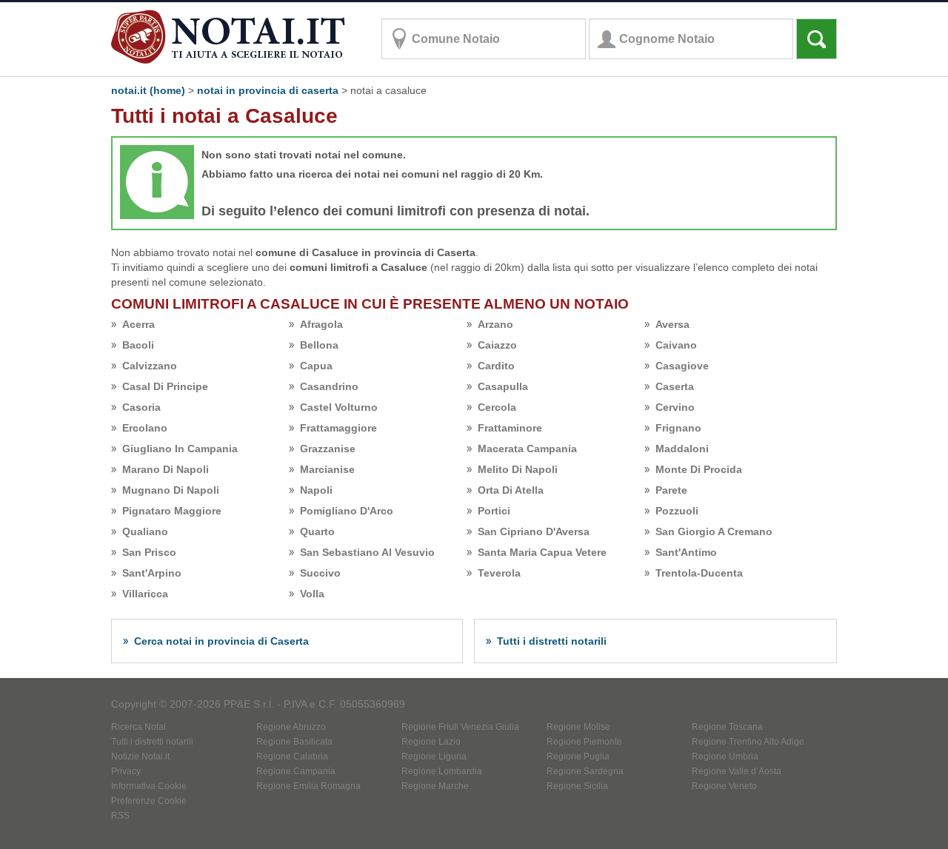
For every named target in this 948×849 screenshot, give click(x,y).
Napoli (316, 490)
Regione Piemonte (584, 741)
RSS (120, 816)
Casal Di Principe (165, 386)
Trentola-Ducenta (699, 573)
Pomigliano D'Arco (346, 511)
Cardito (496, 366)
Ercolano (144, 428)
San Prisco (149, 552)
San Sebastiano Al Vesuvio (367, 552)
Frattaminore (510, 428)
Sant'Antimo (686, 552)
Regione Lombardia (441, 771)
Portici (494, 511)
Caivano (676, 345)
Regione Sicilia (577, 786)
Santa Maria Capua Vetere (542, 552)
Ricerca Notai (138, 727)
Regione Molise (578, 727)
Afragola (321, 324)
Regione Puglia (578, 756)
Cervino (675, 407)
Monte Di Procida (698, 469)
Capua (316, 366)
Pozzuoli (676, 511)
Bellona (319, 345)
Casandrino (329, 386)
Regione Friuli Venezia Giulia (460, 727)
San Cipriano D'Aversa (534, 531)
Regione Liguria (434, 756)
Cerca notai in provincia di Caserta (221, 641)
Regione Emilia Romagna (308, 786)
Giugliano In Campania (180, 448)
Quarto (317, 531)
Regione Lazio (431, 741)
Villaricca (145, 594)
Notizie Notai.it (140, 756)
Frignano (678, 428)
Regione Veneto (724, 786)
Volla (312, 594)
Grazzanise (328, 448)
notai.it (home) (148, 90)
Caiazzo (497, 345)
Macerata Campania (527, 448)
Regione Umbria (725, 756)
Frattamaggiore (338, 428)
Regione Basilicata (294, 741)
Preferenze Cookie (149, 801)
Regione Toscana (727, 727)
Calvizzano (149, 366)
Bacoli (138, 345)
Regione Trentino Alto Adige (748, 741)
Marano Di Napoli (165, 469)
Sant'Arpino (151, 573)
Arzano (495, 324)
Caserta (674, 386)
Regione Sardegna (585, 771)
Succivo (320, 573)
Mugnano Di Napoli (170, 490)
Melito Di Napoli (518, 469)
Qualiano (145, 531)
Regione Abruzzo (291, 727)
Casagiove (682, 366)
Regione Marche (435, 786)
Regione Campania (296, 771)
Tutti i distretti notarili (552, 641)
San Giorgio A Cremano (713, 531)
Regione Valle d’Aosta (736, 771)
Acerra (138, 324)
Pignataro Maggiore (171, 511)
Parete (671, 490)
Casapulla (503, 386)
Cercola (497, 407)
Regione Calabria (292, 756)
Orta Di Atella (511, 490)
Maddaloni (682, 448)
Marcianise (327, 469)
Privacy (126, 771)
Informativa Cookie (149, 786)
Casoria (141, 407)
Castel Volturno (339, 407)
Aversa (672, 324)
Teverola (499, 573)
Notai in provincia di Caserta (267, 90)
